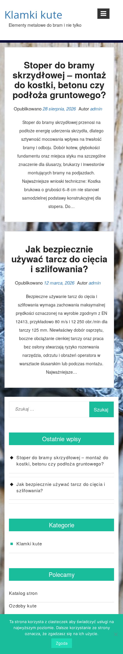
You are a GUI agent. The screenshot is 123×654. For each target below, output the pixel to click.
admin (96, 108)
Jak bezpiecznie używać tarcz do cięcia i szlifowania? (59, 258)
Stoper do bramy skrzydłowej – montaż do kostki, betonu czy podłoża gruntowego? (59, 79)
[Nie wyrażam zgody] (116, 634)
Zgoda (61, 643)
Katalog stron (23, 593)
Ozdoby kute (22, 605)
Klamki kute (33, 15)
